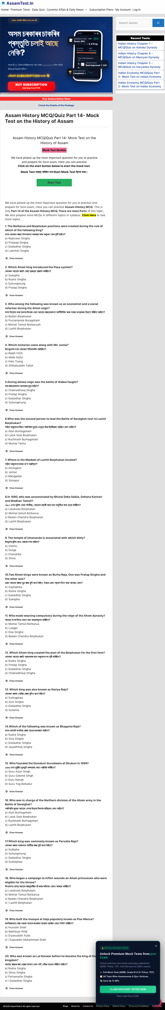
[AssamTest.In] (4, 3)
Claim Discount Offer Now (128, 989)
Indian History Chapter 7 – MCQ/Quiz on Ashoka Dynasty (137, 45)
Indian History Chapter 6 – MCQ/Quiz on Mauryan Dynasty (138, 55)
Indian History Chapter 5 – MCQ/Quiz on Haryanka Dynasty (139, 65)
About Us (75, 1006)
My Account (123, 9)
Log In (137, 9)
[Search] (158, 23)
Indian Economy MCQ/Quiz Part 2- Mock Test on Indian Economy (139, 84)
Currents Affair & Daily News (65, 9)
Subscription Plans (101, 9)
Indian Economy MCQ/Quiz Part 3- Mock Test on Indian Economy (139, 74)
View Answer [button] (16, 258)
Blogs (65, 1006)
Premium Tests (20, 9)
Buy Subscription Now (56, 98)
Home (5, 9)
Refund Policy (119, 1006)
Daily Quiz (38, 9)
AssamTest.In (20, 3)
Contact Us (88, 1006)
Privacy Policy (102, 1006)
